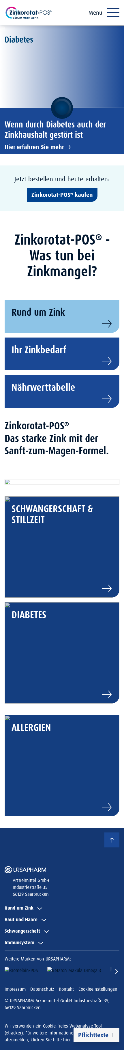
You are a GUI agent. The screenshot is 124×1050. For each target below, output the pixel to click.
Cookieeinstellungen (97, 989)
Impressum (15, 989)
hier (66, 1040)
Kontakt (66, 989)
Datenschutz (42, 989)
